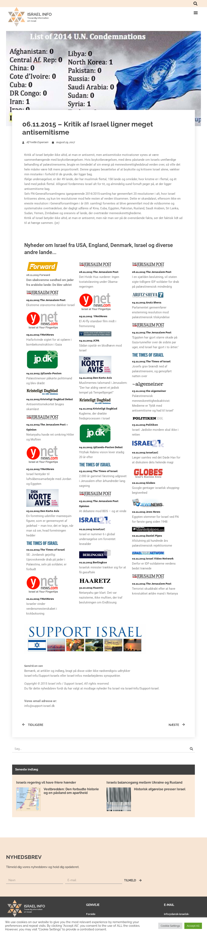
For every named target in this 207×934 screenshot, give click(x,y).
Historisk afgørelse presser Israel (159, 789)
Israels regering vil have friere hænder (46, 782)
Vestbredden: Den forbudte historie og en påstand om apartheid (71, 791)
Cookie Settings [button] (170, 925)
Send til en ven (33, 665)
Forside (90, 914)
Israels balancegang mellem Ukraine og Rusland (144, 782)
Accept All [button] (193, 925)
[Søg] (191, 748)
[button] (195, 3)
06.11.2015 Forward (38, 275)
